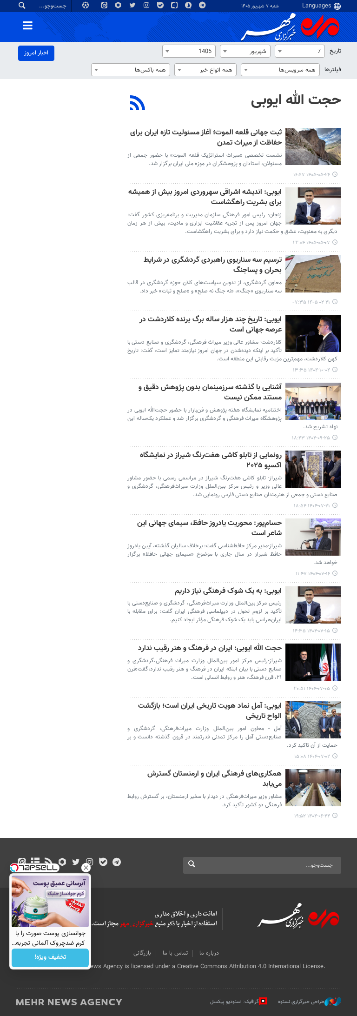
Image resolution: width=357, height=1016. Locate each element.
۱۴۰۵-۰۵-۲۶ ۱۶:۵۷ (311, 175)
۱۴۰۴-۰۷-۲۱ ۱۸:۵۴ (312, 506)
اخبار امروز (36, 53)
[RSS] (137, 104)
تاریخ (335, 51)
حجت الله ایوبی (296, 100)
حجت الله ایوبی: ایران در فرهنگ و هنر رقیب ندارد (210, 649)
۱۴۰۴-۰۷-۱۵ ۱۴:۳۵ (311, 631)
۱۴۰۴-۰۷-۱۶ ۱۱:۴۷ (313, 574)
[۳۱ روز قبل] (313, 206)
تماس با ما (175, 953)
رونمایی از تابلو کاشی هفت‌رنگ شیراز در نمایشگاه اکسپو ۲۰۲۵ (211, 461)
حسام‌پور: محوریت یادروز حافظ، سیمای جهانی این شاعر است (209, 528)
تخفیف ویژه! (50, 958)
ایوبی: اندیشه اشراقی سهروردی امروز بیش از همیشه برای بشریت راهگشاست (205, 197)
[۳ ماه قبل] (313, 273)
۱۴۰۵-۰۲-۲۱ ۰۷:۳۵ (311, 302)
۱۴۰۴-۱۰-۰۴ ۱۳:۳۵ (311, 370)
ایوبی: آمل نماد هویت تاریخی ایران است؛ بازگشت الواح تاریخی (210, 711)
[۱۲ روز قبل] (313, 146)
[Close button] (86, 867)
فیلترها (332, 69)
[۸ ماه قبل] (313, 333)
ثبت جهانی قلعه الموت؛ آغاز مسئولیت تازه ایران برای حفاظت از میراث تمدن (206, 138)
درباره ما (209, 953)
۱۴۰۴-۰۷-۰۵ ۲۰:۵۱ (312, 689)
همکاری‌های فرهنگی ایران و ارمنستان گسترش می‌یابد (214, 779)
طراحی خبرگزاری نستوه (301, 1002)
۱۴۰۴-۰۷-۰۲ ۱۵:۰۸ (312, 757)
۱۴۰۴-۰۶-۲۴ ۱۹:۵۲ (312, 816)
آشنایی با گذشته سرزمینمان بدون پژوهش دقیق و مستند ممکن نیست (210, 393)
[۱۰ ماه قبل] (313, 469)
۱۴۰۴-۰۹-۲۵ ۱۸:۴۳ (311, 438)
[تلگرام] (116, 863)
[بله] (103, 863)
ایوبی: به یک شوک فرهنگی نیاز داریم (228, 591)
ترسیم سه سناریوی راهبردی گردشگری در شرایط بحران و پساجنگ (213, 265)
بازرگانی (142, 953)
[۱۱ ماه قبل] (313, 662)
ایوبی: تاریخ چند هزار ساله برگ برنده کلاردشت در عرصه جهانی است (210, 325)
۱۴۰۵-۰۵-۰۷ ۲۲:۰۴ (311, 243)
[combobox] (300, 51)
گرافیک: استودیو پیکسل (234, 1002)
